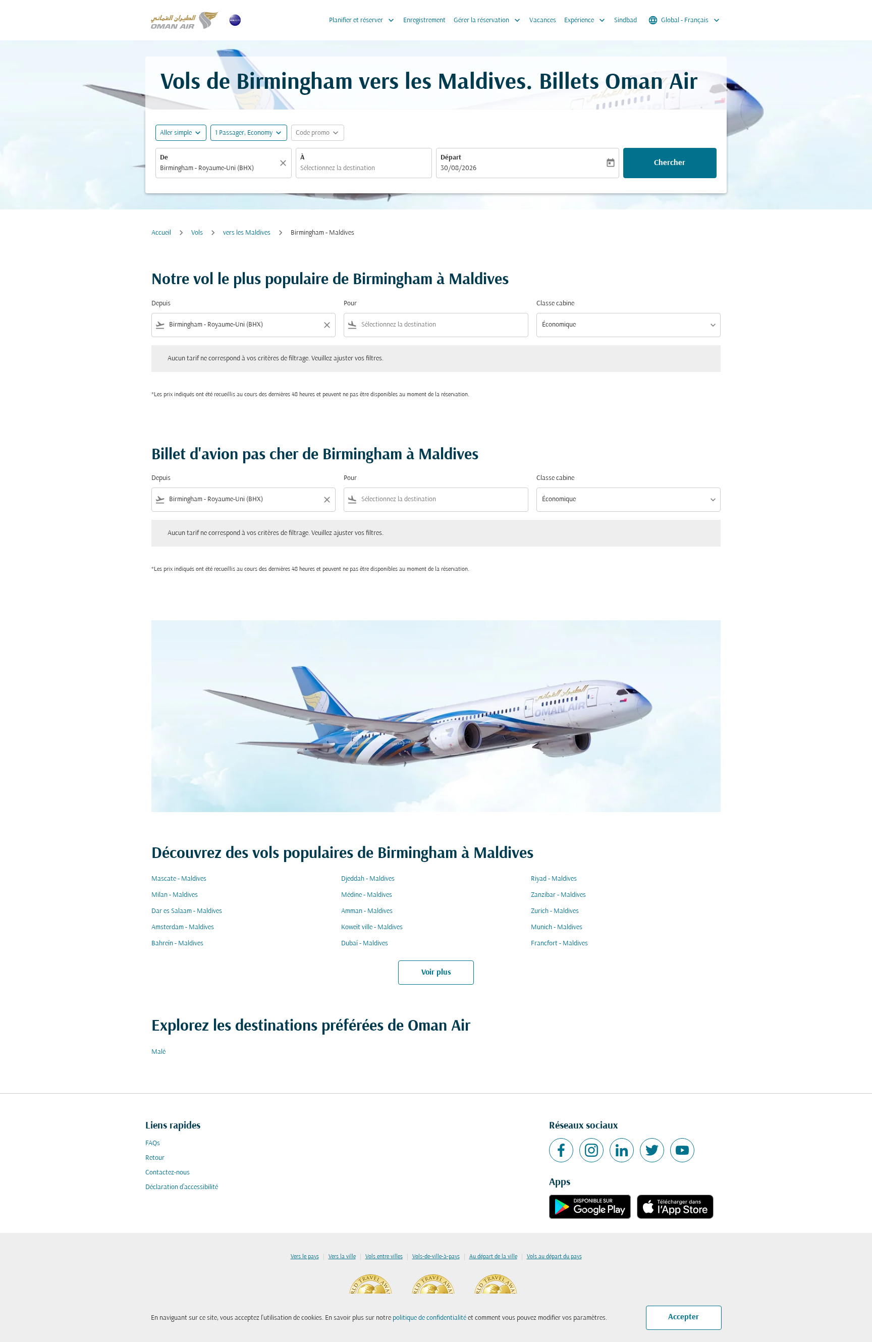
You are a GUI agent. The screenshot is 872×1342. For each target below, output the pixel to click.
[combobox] (218, 168)
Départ (451, 158)
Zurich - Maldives (555, 911)
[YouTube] (682, 1150)
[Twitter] (652, 1150)
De (164, 158)
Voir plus (436, 973)
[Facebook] (561, 1150)
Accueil (161, 233)
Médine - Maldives (366, 895)
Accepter (683, 1317)
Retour (155, 1158)
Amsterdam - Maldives (182, 927)
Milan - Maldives (174, 895)
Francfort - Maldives (559, 943)
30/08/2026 (458, 168)
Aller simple (176, 133)
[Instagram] (591, 1150)
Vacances (542, 20)
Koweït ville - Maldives (372, 927)
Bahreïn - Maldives (177, 943)
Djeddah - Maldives (368, 879)
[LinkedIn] (622, 1150)
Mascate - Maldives (178, 879)
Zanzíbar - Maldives (558, 895)
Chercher (669, 163)
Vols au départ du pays (554, 1257)
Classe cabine (555, 303)
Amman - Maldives (367, 911)
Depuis (161, 303)
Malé (158, 1052)
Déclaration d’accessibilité (181, 1187)
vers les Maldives (246, 233)
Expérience (585, 20)
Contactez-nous (167, 1172)
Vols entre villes (384, 1257)
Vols (197, 233)
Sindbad (625, 20)
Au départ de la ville (493, 1257)
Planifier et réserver (362, 20)
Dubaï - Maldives (364, 943)
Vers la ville (342, 1257)
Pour (350, 303)
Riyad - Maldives (554, 879)
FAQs (152, 1143)
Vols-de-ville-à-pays (436, 1257)
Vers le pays (305, 1257)
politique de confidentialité (429, 1318)
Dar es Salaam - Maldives (186, 911)
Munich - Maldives (556, 927)
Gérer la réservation (488, 20)
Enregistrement (424, 20)
